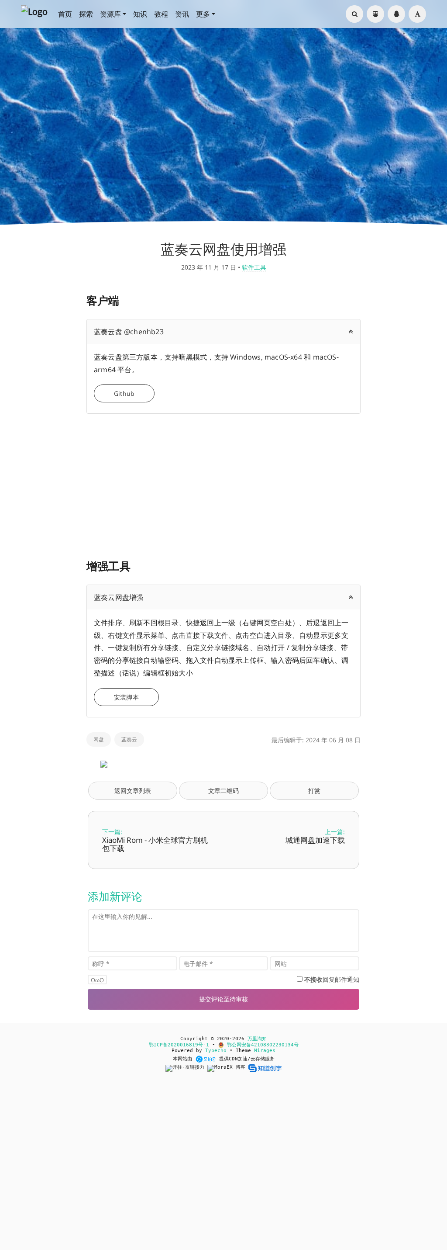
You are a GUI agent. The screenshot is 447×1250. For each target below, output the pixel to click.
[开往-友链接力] (186, 1068)
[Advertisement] (223, 482)
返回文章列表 (132, 790)
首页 (65, 14)
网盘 (98, 739)
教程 (161, 14)
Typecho (216, 1050)
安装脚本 (126, 697)
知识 (140, 14)
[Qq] (396, 14)
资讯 (182, 14)
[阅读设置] (417, 14)
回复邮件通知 (331, 979)
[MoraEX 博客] (227, 1068)
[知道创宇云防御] (264, 1068)
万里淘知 (257, 1039)
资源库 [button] (110, 14)
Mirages (264, 1050)
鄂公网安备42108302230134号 (261, 1045)
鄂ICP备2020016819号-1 (179, 1045)
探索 (86, 14)
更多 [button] (203, 14)
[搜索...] (354, 14)
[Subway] (375, 14)
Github (124, 393)
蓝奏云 (129, 739)
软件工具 (254, 267)
